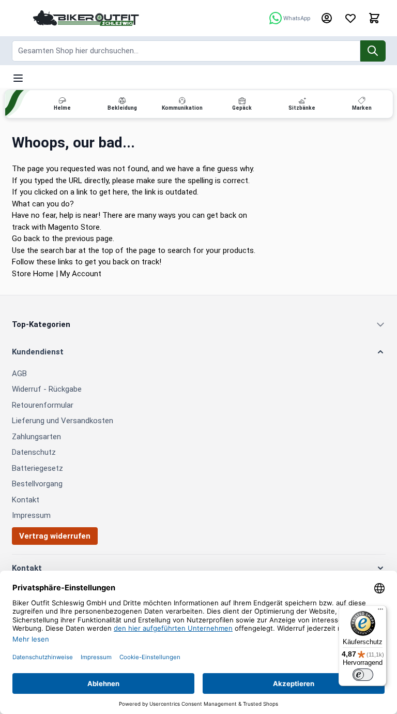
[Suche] (373, 51)
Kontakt (25, 499)
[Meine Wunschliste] (350, 18)
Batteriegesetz (37, 468)
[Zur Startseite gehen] (86, 17)
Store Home (33, 273)
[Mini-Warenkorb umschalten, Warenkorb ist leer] (374, 18)
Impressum (31, 515)
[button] (199, 352)
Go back (26, 238)
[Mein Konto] (326, 18)
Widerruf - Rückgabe (47, 389)
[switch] (363, 674)
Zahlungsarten (36, 436)
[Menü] (380, 611)
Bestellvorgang (37, 483)
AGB (19, 373)
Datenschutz (34, 452)
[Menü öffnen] (18, 78)
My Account (80, 273)
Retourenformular (42, 405)
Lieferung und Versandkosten (62, 420)
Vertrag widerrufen (54, 536)
